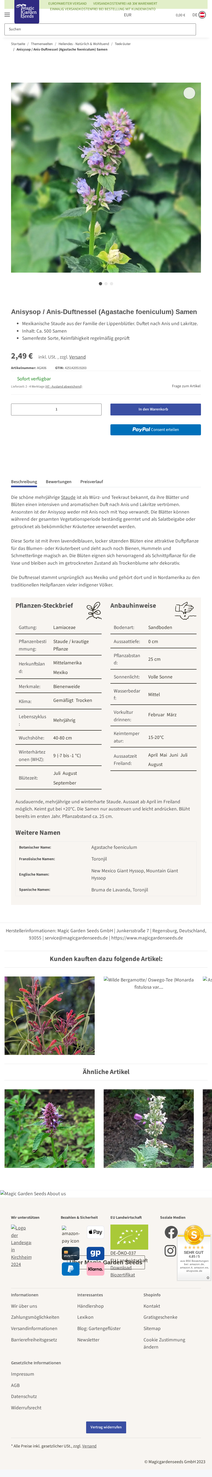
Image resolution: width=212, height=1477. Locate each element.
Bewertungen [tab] (58, 482)
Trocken (84, 700)
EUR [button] (127, 15)
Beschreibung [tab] (24, 482)
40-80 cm (62, 737)
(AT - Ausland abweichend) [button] (63, 386)
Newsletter (88, 1339)
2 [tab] (106, 283)
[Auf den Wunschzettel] (189, 93)
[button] (147, 14)
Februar (156, 714)
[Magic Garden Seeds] (26, 17)
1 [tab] (100, 283)
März (171, 714)
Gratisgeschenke (160, 1317)
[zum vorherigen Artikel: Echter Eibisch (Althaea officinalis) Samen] (183, 60)
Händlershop (90, 1306)
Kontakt (152, 1306)
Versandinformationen (34, 1328)
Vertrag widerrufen (106, 1427)
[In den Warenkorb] (15, 79)
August (70, 773)
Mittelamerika (67, 662)
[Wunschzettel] (158, 14)
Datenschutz (24, 1396)
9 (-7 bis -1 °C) (67, 755)
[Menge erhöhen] (95, 409)
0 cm (153, 641)
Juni (173, 755)
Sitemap (152, 1328)
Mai (163, 755)
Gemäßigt (63, 700)
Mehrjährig (64, 720)
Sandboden (160, 627)
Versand (77, 357)
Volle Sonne (160, 676)
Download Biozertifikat (122, 1271)
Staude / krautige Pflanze (71, 645)
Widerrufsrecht (26, 1407)
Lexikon (85, 1317)
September (64, 783)
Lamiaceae (64, 627)
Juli (56, 773)
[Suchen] (202, 29)
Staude (68, 497)
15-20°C (156, 737)
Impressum (22, 1374)
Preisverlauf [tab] (91, 482)
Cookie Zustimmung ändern (164, 1343)
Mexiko (60, 672)
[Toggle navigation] (7, 12)
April (153, 755)
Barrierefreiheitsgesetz (34, 1339)
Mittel (154, 694)
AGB (15, 1385)
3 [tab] (111, 283)
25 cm (154, 659)
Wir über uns (24, 1306)
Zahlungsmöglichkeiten (35, 1317)
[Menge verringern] (17, 409)
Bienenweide (66, 686)
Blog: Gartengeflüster (99, 1328)
